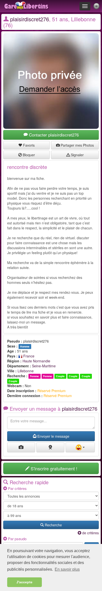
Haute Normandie (36, 360)
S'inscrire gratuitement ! (53, 468)
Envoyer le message (52, 436)
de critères (90, 532)
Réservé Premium (51, 390)
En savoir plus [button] (67, 569)
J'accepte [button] (24, 582)
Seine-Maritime (44, 365)
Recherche (53, 524)
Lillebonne (26, 370)
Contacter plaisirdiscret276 (53, 135)
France (28, 355)
